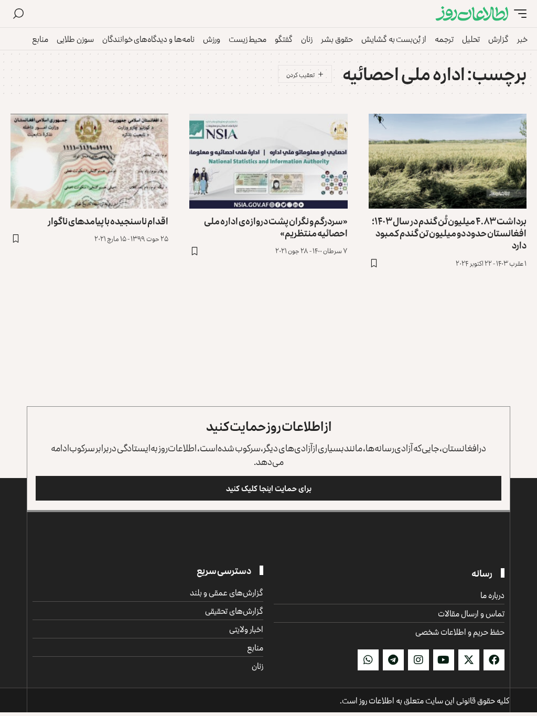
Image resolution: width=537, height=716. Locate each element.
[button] (518, 13)
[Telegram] (393, 659)
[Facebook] (494, 659)
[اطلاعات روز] (472, 13)
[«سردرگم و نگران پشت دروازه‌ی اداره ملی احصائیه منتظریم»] (268, 161)
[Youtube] (443, 659)
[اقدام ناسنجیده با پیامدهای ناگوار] (89, 161)
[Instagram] (418, 659)
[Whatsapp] (368, 659)
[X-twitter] (468, 659)
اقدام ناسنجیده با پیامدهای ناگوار (108, 221)
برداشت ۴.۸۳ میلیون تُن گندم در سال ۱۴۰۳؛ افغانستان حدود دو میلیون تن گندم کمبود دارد (449, 233)
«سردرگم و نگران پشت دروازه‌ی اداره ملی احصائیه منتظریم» (276, 227)
